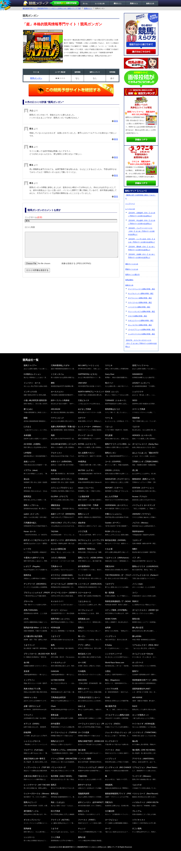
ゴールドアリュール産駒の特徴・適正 (141, 329)
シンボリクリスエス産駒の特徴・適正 (141, 334)
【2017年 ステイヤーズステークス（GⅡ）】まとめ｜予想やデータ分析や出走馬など (141, 343)
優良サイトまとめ (131, 264)
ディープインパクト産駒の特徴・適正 (141, 289)
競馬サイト (88, 8)
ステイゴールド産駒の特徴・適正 (140, 302)
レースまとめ (100, 3)
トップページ (130, 204)
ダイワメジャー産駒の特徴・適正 (140, 298)
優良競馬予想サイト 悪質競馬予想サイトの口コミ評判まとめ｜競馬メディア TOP (52, 8)
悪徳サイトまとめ (131, 269)
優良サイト (118, 3)
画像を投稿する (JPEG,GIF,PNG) (76, 263)
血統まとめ (150, 3)
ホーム (85, 3)
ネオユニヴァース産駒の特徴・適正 (140, 320)
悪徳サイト (134, 3)
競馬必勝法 (129, 280)
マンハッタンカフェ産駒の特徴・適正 (141, 311)
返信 (116, 121)
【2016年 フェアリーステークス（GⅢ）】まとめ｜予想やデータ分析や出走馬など (141, 231)
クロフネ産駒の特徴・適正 (137, 316)
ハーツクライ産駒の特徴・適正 (139, 307)
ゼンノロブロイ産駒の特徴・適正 (140, 325)
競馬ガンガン (36, 78)
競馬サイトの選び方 (132, 275)
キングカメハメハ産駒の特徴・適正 (140, 293)
